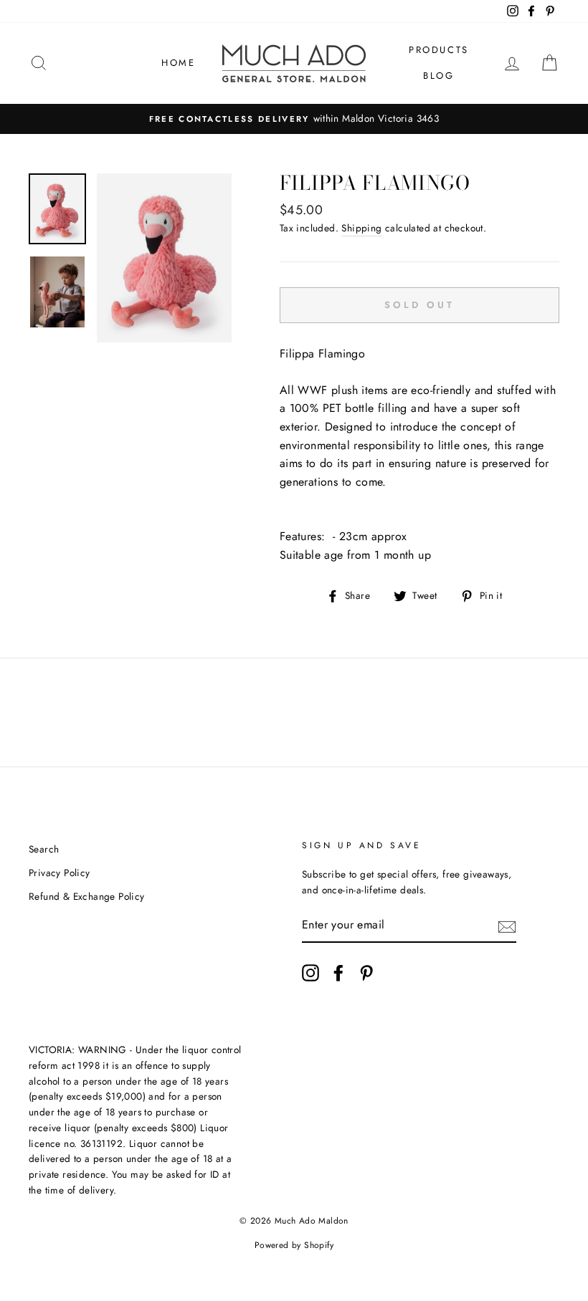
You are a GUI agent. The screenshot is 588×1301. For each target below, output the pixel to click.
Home (178, 62)
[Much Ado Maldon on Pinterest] (366, 972)
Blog (438, 75)
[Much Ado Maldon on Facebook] (338, 972)
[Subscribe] (507, 925)
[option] (294, 119)
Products (439, 50)
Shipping (361, 228)
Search (44, 849)
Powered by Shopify (294, 1245)
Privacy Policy (59, 872)
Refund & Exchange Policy (87, 896)
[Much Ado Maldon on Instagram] (310, 972)
